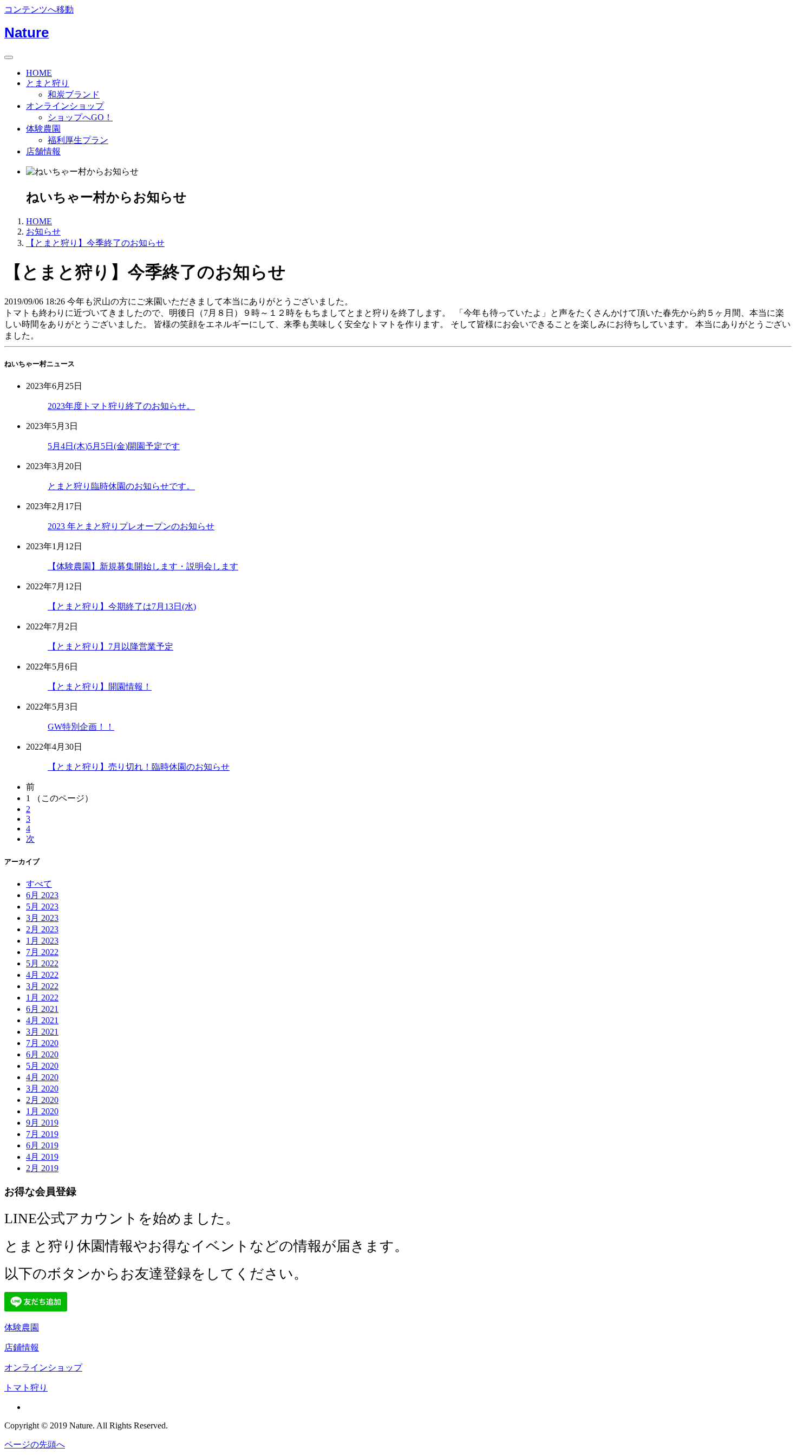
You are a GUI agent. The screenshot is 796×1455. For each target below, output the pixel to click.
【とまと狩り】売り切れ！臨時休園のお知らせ (139, 766)
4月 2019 (42, 1156)
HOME (39, 72)
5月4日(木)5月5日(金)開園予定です (114, 446)
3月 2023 (42, 918)
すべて (39, 883)
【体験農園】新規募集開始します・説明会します (143, 566)
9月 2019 (42, 1122)
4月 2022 (42, 974)
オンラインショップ (65, 106)
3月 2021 (42, 1031)
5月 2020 (42, 1065)
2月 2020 (42, 1100)
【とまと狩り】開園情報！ (100, 686)
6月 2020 (42, 1054)
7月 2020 (42, 1043)
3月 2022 (42, 986)
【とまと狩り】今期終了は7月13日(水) (122, 606)
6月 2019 (42, 1145)
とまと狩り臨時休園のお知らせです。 (121, 486)
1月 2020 (42, 1111)
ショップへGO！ (80, 117)
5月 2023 (42, 906)
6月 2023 (42, 895)
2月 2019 (42, 1168)
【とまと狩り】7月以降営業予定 (110, 646)
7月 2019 (42, 1134)
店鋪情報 (21, 1347)
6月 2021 (42, 1009)
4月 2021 (42, 1020)
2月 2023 (42, 929)
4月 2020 (42, 1077)
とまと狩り (47, 83)
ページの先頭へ (34, 1444)
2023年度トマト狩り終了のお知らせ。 (121, 406)
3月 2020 (42, 1088)
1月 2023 (42, 940)
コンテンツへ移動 (39, 9)
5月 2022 (42, 963)
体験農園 (43, 128)
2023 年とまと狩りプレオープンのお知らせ (131, 526)
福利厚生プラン (78, 140)
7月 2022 (42, 952)
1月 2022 (42, 997)
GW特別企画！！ (81, 726)
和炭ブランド (74, 94)
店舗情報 (43, 151)
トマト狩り (26, 1387)
